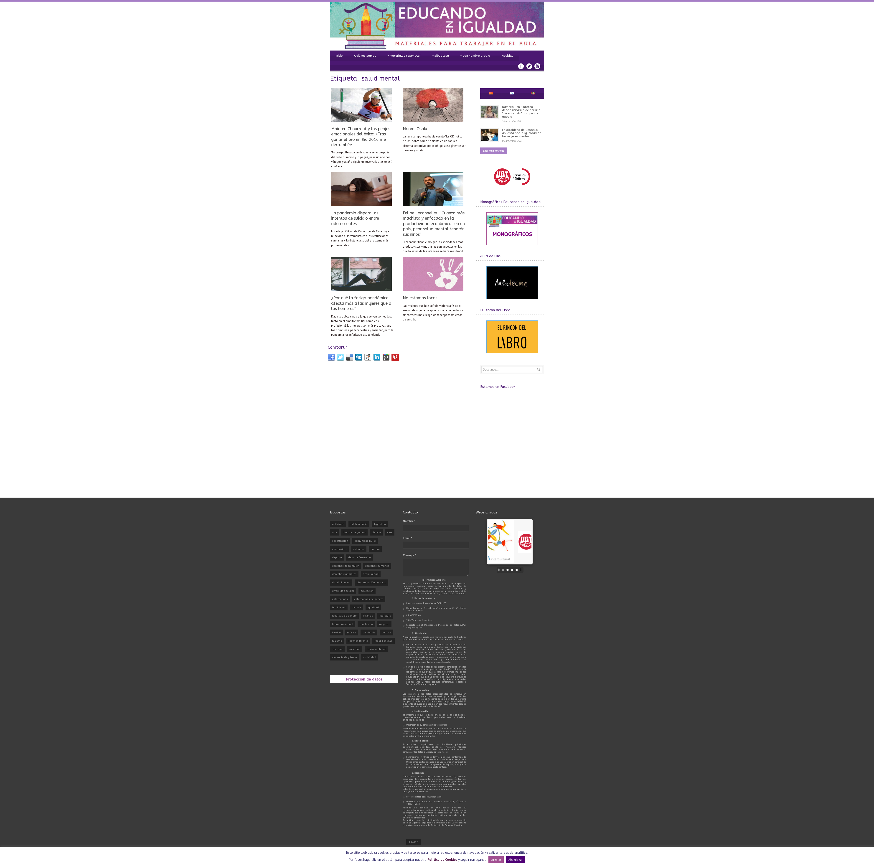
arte (334, 532)
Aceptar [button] (496, 860)
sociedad (354, 649)
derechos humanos (377, 565)
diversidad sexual (343, 590)
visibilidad (369, 657)
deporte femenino (359, 557)
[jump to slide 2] (507, 570)
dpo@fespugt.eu (414, 627)
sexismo (337, 649)
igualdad (373, 607)
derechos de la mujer (345, 565)
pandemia (369, 632)
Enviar (413, 842)
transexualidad (376, 649)
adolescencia (359, 524)
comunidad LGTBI (365, 540)
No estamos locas (420, 297)
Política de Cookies (442, 859)
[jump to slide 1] (503, 570)
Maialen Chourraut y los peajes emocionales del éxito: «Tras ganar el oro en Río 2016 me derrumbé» (360, 136)
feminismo (339, 607)
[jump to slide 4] (516, 570)
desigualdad (371, 574)
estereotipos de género (368, 599)
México (336, 632)
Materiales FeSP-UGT (404, 55)
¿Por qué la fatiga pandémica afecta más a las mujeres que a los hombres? (361, 303)
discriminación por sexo (371, 582)
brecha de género (354, 532)
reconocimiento (358, 640)
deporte (337, 557)
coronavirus (339, 549)
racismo (337, 640)
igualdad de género (344, 615)
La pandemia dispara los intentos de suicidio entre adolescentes (355, 218)
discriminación (341, 582)
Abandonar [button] (515, 860)
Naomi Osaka (416, 128)
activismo (338, 524)
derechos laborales (344, 574)
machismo (366, 624)
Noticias (507, 55)
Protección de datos (364, 679)
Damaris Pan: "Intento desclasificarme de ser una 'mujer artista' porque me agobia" (521, 111)
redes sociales (383, 640)
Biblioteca (440, 55)
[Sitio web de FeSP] (512, 187)
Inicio (339, 55)
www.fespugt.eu (424, 620)
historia (356, 607)
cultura (375, 549)
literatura (385, 615)
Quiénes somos (365, 55)
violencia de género (344, 657)
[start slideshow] (498, 570)
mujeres (384, 624)
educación (367, 590)
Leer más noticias (493, 150)
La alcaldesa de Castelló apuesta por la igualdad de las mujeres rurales (521, 133)
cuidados (358, 549)
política (386, 632)
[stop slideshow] (521, 570)
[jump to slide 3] (512, 570)
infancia (368, 615)
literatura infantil (342, 624)
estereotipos (340, 599)
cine (389, 532)
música (351, 632)
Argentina (380, 524)
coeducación (340, 540)
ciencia (376, 532)
